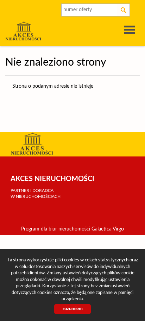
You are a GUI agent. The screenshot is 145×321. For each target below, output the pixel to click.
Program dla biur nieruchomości (56, 229)
